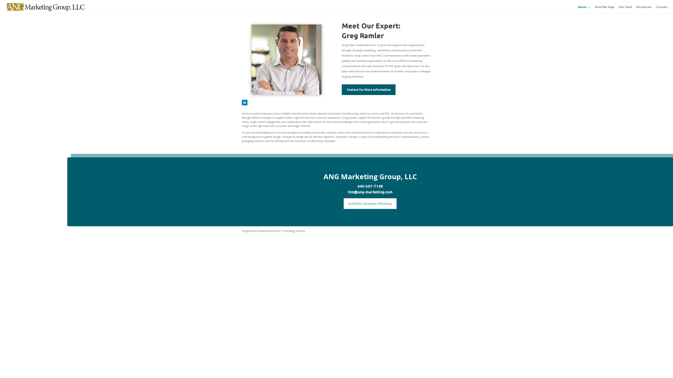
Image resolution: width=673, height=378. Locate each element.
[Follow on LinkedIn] (244, 102)
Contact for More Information (369, 89)
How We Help (604, 7)
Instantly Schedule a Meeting (370, 203)
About (582, 7)
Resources (643, 7)
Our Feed (625, 7)
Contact (662, 7)
